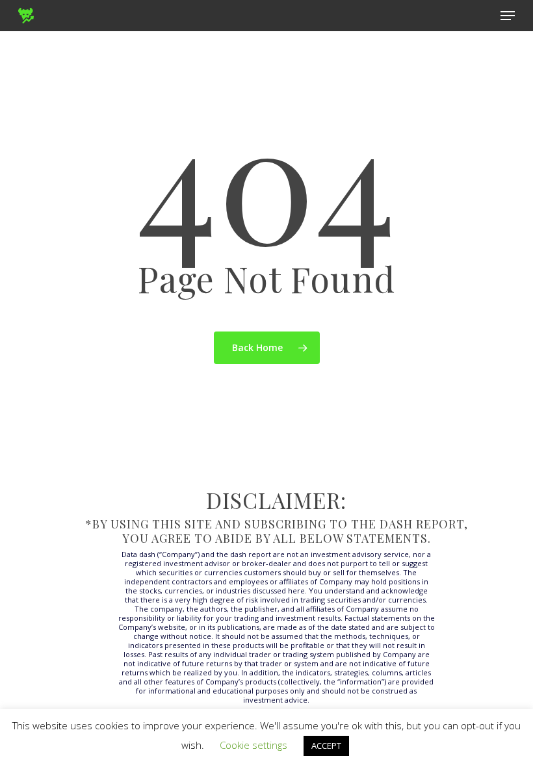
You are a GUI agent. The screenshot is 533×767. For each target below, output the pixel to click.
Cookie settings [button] (253, 744)
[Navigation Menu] (507, 15)
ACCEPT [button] (326, 745)
